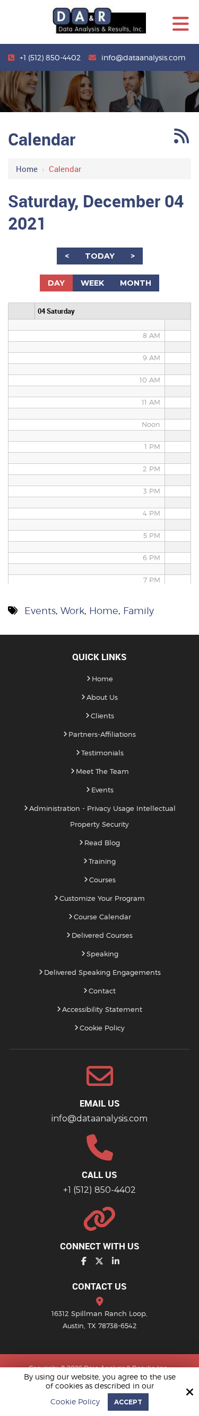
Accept (128, 1402)
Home (27, 168)
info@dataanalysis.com (143, 57)
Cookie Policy (75, 1401)
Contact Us (99, 1286)
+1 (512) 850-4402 (50, 57)
